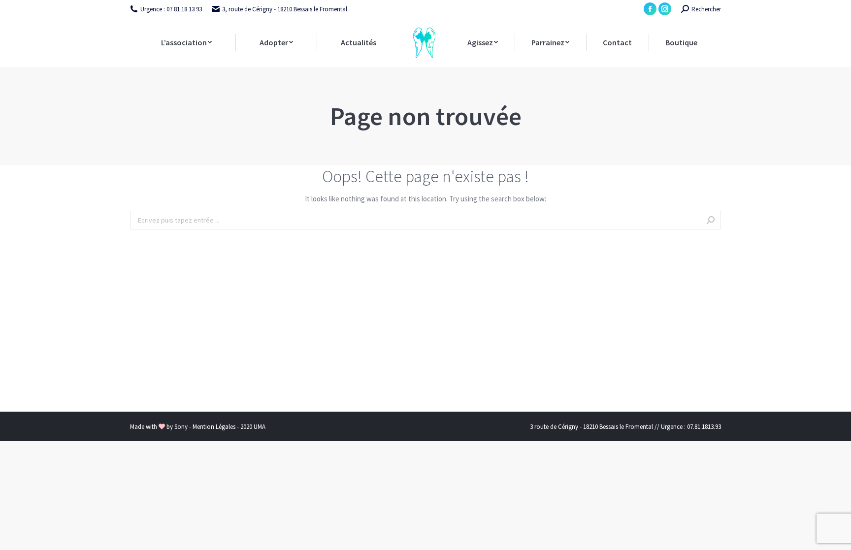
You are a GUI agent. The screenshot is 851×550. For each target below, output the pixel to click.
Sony (181, 426)
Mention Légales (215, 426)
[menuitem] (186, 42)
